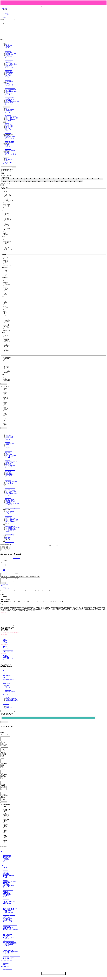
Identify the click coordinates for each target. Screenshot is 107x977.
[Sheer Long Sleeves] (4, 795)
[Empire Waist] (4, 787)
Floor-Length (6, 324)
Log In (4, 17)
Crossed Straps (7, 258)
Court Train (6, 322)
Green (5, 392)
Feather (5, 287)
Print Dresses (6, 224)
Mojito (5, 389)
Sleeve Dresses (8, 480)
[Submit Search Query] (14, 711)
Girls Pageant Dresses (8, 200)
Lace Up (6, 260)
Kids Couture (8, 522)
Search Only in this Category (7, 169)
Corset (5, 243)
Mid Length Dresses (9, 474)
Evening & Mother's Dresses (11, 466)
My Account (5, 13)
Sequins (5, 294)
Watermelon (6, 410)
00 (10, 179)
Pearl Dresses (8, 476)
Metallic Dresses (8, 473)
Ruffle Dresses (8, 477)
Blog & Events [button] (6, 704)
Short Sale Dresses (9, 436)
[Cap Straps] (4, 797)
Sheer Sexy (6, 227)
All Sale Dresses (8, 435)
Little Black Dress (7, 218)
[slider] (96, 718)
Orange (5, 414)
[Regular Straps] (4, 798)
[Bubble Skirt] (4, 748)
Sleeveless (6, 372)
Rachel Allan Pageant (9, 496)
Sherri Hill (7, 457)
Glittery (5, 270)
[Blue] (4, 570)
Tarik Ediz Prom (8, 458)
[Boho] (4, 743)
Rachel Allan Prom (9, 456)
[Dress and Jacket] (4, 744)
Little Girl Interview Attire (10, 518)
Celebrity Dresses (7, 241)
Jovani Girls (7, 513)
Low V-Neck (6, 340)
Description (5, 587)
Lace (5, 290)
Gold (5, 419)
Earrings (5, 642)
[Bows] (3, 766)
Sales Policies (5, 656)
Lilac (5, 403)
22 (65, 179)
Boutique (5, 640)
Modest (5, 222)
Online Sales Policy (4, 584)
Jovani (6, 494)
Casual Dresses (7, 194)
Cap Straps (6, 378)
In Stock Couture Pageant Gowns (12, 486)
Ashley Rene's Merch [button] (7, 539)
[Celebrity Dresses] (4, 749)
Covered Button (7, 257)
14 (45, 179)
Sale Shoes (7, 442)
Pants (5, 223)
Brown (5, 420)
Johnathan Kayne (8, 451)
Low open (6, 261)
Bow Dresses (8, 463)
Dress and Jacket (7, 215)
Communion (6, 196)
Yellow (5, 388)
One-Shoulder (7, 343)
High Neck (6, 338)
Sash (5, 293)
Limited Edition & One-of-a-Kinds (12, 503)
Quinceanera (6, 205)
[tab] (55, 438)
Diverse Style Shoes (9, 507)
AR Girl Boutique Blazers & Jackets (12, 527)
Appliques (6, 280)
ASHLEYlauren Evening (10, 465)
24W (23, 181)
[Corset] (4, 751)
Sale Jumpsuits (8, 440)
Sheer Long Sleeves (8, 370)
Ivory (5, 417)
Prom (4, 638)
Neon (5, 273)
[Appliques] (3, 764)
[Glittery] (2, 759)
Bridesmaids (6, 193)
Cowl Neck (6, 335)
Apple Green (6, 391)
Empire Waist (6, 358)
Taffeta (5, 312)
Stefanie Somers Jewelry (10, 505)
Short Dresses (7, 228)
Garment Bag (8, 537)
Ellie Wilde (7, 450)
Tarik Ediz (7, 460)
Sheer (5, 262)
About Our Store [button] (6, 683)
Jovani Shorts (8, 453)
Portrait (5, 344)
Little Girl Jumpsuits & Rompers (11, 520)
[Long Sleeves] (4, 794)
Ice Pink (5, 405)
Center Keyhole (7, 242)
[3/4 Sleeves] (4, 793)
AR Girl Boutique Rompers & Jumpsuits (13, 531)
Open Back (6, 247)
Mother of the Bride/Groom (9, 203)
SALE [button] (1, 851)
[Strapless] (4, 800)
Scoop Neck (6, 346)
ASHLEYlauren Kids (9, 511)
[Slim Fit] (4, 789)
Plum (5, 412)
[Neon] (2, 761)
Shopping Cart (6, 14)
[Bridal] (5, 737)
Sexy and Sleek (7, 225)
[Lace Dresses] (4, 745)
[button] (4, 43)
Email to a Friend (3, 585)
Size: (1, 562)
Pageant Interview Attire (10, 501)
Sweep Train (6, 327)
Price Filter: (5, 170)
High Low (6, 244)
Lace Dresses (6, 217)
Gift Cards (7, 538)
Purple (5, 402)
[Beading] (3, 765)
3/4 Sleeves (6, 367)
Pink (5, 407)
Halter (5, 336)
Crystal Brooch (7, 284)
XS (57, 181)
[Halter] (4, 782)
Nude (5, 418)
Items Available (6, 588)
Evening (5, 198)
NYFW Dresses (8, 475)
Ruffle (5, 292)
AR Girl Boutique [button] (6, 523)
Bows (5, 283)
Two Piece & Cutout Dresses (11, 481)
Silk (5, 311)
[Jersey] (3, 773)
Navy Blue (6, 400)
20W (11, 181)
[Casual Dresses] (5, 739)
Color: (1, 567)
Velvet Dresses (8, 482)
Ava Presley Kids (8, 512)
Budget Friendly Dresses (8, 648)
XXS (52, 181)
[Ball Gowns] (4, 742)
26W (28, 181)
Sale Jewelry (7, 439)
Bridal (5, 191)
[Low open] (4, 756)
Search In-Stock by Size (7, 175)
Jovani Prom (7, 452)
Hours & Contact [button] (6, 694)
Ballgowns (5, 646)
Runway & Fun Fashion (8, 650)
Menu (2, 39)
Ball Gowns (6, 213)
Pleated (5, 248)
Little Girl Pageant (7, 675)
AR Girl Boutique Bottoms (10, 529)
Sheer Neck (6, 348)
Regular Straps (7, 379)
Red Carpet (6, 206)
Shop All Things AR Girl (10, 526)
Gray (5, 423)
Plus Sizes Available (8, 249)
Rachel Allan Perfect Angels (10, 514)
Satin (5, 308)
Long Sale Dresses (9, 437)
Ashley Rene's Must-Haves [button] (8, 535)
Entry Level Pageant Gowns (11, 493)
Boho (5, 214)
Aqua (5, 394)
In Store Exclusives (9, 483)
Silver (5, 424)
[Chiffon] (3, 771)
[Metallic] (2, 760)
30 (84, 179)
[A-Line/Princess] (4, 786)
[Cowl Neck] (4, 781)
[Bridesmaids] (5, 738)
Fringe (5, 289)
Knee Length (6, 325)
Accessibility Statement (8, 658)
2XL (81, 181)
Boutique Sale (8, 444)
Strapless (6, 349)
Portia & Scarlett (8, 454)
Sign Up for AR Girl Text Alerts (53, 973)
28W (34, 181)
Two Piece (6, 234)
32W (46, 181)
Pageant (4, 639)
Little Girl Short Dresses (10, 521)
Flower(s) (6, 288)
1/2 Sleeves (6, 366)
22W (17, 181)
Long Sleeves (7, 368)
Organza (6, 307)
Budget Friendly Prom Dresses (11, 461)
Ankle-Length (7, 319)
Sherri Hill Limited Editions (10, 491)
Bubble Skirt (6, 239)
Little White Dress (7, 219)
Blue (5, 399)
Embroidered (6, 285)
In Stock (18, 558)
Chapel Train (6, 321)
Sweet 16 (6, 207)
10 (36, 179)
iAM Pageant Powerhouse (8, 679)
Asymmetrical (7, 320)
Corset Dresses (8, 464)
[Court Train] (3, 778)
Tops (5, 232)
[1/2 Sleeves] (4, 792)
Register (4, 15)
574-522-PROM (3, 8)
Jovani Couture (8, 492)
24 (69, 179)
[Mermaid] (4, 788)
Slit (5, 252)
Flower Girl (6, 199)
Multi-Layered (7, 246)
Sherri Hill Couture (9, 489)
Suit (5, 230)
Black (5, 422)
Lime (5, 393)
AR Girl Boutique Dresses (10, 532)
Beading (5, 282)
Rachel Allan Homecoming (10, 455)
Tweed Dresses (8, 502)
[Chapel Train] (3, 777)
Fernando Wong (8, 498)
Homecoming (7, 201)
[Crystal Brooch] (3, 767)
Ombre (5, 274)
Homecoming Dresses (7, 647)
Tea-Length (6, 328)
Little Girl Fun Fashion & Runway (12, 519)
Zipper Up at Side (7, 265)
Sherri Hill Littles (8, 516)
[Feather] (3, 772)
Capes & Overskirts (9, 504)
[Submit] (14, 19)
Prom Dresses (7, 204)
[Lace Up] (4, 755)
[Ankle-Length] (3, 775)
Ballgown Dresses (9, 462)
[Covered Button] (4, 753)
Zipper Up (6, 263)
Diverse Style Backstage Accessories (12, 508)
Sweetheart (6, 350)
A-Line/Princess (7, 357)
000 (5, 179)
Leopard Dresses (8, 472)
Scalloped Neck (7, 345)
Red (5, 413)
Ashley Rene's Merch (9, 542)
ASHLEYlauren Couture (10, 488)
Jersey (5, 303)
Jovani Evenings (8, 495)
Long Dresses (7, 220)
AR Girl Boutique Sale (9, 534)
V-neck (5, 351)
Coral (5, 415)
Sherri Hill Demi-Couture (10, 490)
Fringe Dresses (8, 468)
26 (74, 179)
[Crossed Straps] (4, 754)
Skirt (5, 229)
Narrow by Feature (6, 187)
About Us (5, 655)
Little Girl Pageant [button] (6, 509)
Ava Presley (7, 448)
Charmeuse (6, 300)
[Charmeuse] (3, 770)
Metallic (5, 271)
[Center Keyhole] (4, 750)
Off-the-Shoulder (7, 341)
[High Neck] (4, 783)
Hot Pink (6, 408)
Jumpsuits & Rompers (9, 499)
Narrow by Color (6, 386)
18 (55, 179)
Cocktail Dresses (7, 195)
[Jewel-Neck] (4, 784)
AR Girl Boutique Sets (9, 530)
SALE (4, 677)
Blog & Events (6, 657)
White (5, 425)
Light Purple (6, 404)
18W (5, 181)
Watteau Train (7, 330)
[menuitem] (55, 13)
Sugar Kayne (8, 517)
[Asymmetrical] (3, 776)
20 (60, 179)
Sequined (6, 309)
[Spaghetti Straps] (4, 799)
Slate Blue (6, 398)
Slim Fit (5, 360)
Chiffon (5, 301)
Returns (4, 659)
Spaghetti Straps (7, 380)
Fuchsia (5, 409)
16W (100, 179)
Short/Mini (6, 326)
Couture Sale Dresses (9, 443)
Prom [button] (4, 445)
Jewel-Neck (6, 339)
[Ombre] (2, 762)
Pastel (5, 275)
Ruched (5, 251)
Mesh (5, 306)
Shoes (4, 641)
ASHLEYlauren (8, 447)
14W (94, 179)
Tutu (5, 233)
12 (40, 179)
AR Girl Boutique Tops (10, 528)
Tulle (5, 313)
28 (79, 179)
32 (89, 179)
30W (40, 181)
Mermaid (6, 359)
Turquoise (6, 396)
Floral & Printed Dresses (10, 470)
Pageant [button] (4, 484)
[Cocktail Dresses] (5, 740)
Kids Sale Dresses (9, 438)
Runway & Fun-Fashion (10, 500)
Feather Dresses (8, 467)
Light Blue (6, 397)
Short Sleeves (7, 371)
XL (75, 181)
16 (50, 179)
